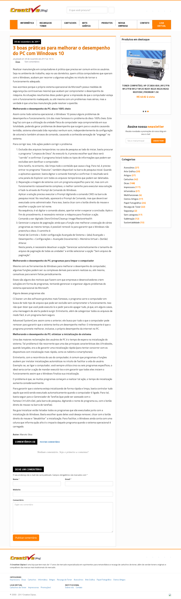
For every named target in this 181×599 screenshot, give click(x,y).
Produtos (107, 23)
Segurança (129, 210)
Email (67, 479)
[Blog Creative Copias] (29, 8)
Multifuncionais (131, 195)
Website (17, 489)
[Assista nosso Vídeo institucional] (153, 586)
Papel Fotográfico (132, 203)
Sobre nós (69, 587)
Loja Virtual (161, 24)
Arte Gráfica (86, 24)
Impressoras (33, 587)
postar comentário (50, 441)
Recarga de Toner (46, 24)
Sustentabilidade (132, 222)
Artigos (127, 175)
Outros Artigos (131, 199)
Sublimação (129, 218)
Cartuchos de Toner (18, 587)
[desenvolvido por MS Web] (170, 594)
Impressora (129, 187)
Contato (144, 23)
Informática (27, 23)
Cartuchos (70, 23)
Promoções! (46, 587)
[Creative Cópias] (25, 556)
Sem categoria (131, 214)
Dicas (18, 61)
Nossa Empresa (123, 24)
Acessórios (129, 167)
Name (15, 479)
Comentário (18, 500)
